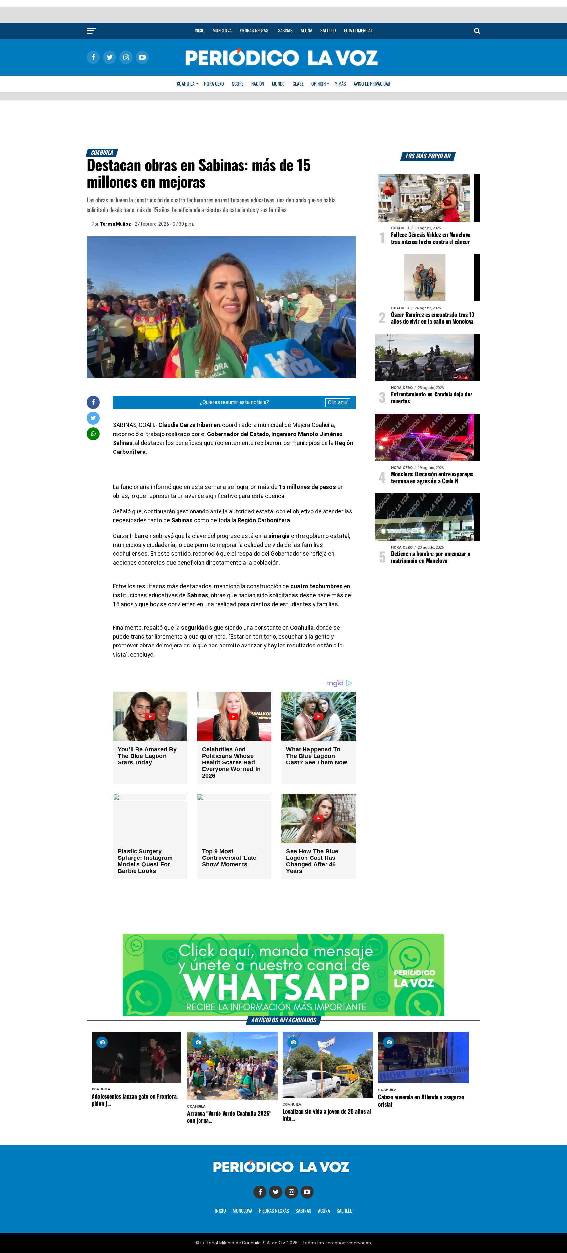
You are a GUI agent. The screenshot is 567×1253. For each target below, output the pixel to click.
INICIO (220, 1211)
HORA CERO (214, 84)
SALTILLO (345, 1211)
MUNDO (278, 84)
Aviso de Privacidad (372, 84)
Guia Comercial (358, 30)
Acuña (306, 30)
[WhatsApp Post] (93, 433)
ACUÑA (324, 1211)
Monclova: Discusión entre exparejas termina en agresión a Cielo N (432, 478)
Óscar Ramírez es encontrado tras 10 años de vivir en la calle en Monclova (432, 318)
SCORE (237, 84)
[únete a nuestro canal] (283, 975)
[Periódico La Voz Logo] (283, 69)
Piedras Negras (254, 30)
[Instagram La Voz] (291, 1192)
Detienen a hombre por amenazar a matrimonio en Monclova (430, 557)
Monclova (222, 30)
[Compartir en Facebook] (93, 402)
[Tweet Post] (93, 417)
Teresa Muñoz (115, 224)
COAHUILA (186, 84)
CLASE (298, 84)
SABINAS (303, 1211)
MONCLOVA (242, 1211)
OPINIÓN (318, 84)
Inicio (200, 30)
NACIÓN (257, 84)
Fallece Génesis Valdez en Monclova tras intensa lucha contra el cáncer (430, 238)
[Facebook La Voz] (259, 1192)
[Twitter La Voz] (275, 1192)
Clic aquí (337, 402)
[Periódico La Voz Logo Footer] (283, 1174)
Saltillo (328, 30)
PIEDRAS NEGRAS (274, 1211)
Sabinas (285, 30)
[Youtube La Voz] (307, 1192)
